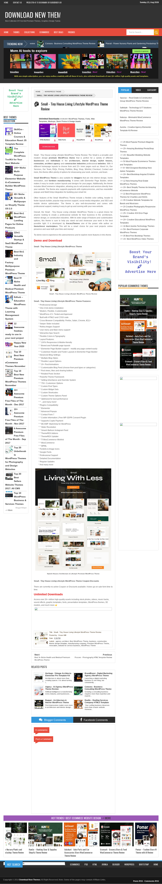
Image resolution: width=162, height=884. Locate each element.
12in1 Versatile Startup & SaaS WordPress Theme (14, 239)
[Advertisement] (138, 501)
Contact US (17, 2)
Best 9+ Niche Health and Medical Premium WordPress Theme (15, 285)
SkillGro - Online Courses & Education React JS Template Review (15, 136)
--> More (8, 510)
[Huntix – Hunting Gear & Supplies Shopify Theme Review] (45, 845)
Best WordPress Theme (79, 641)
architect (65, 641)
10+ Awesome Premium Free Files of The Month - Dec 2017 (14, 397)
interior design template (58, 643)
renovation (53, 645)
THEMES (16, 32)
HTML (95, 864)
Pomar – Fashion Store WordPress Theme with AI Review (138, 360)
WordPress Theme (53, 91)
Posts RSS (138, 881)
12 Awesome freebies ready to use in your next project (14, 330)
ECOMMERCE (44, 32)
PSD (86, 864)
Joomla (105, 864)
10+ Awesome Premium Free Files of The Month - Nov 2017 (14, 416)
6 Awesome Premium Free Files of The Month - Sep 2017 (15, 435)
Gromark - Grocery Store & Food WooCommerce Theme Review (138, 335)
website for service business (69, 645)
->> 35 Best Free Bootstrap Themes (135, 236)
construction (102, 641)
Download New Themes (36, 15)
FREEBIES (71, 32)
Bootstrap (144, 864)
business (92, 641)
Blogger (116, 864)
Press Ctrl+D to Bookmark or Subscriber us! (44, 2)
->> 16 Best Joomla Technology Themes (137, 226)
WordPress (129, 864)
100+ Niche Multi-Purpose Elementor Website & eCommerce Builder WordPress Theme (15, 178)
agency (58, 641)
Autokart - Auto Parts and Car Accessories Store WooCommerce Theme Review (138, 311)
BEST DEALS (58, 32)
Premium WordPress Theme (98, 643)
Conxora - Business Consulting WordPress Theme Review (46, 43)
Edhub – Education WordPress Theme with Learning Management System (15, 308)
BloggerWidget (21, 508)
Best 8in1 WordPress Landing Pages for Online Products (15, 220)
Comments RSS (151, 881)
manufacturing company (77, 643)
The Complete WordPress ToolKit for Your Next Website (15, 155)
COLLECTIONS (29, 32)
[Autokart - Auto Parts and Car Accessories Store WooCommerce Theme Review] (81, 845)
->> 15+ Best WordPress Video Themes (137, 239)
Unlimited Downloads (48, 594)
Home (6, 2)
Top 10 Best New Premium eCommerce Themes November (15, 358)
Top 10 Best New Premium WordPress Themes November (15, 378)
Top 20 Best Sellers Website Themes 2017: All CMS (14, 481)
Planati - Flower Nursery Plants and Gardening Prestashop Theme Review (114, 43)
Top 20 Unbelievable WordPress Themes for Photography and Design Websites (15, 458)
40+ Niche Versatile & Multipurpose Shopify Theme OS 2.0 (15, 201)
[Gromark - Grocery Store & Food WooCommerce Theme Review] (117, 845)
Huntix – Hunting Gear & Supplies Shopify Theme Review (43, 851)
